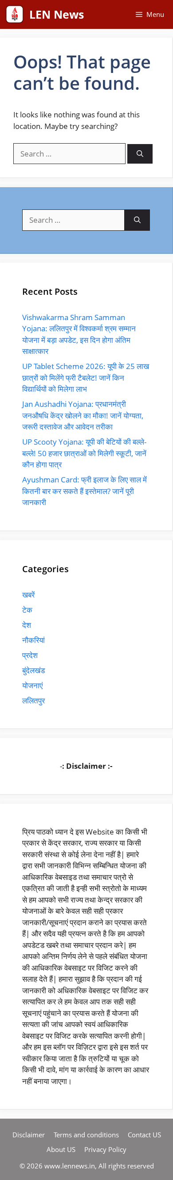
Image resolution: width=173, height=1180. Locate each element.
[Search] (140, 154)
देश (26, 625)
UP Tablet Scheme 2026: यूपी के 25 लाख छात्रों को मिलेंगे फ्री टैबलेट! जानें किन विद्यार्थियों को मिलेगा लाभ (85, 377)
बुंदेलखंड (33, 670)
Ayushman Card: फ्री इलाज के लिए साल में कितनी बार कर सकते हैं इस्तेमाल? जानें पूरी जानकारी (84, 490)
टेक (27, 610)
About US (61, 1149)
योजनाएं (32, 685)
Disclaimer (28, 1134)
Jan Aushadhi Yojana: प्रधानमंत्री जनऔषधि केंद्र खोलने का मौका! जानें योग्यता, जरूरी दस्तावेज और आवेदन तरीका (82, 415)
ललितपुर (33, 700)
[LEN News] (14, 14)
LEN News (56, 14)
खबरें (28, 595)
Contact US (144, 1134)
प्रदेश (30, 655)
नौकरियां (33, 640)
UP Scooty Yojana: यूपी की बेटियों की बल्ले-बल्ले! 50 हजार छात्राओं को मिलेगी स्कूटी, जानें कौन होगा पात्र (84, 453)
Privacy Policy (105, 1149)
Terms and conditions (86, 1134)
